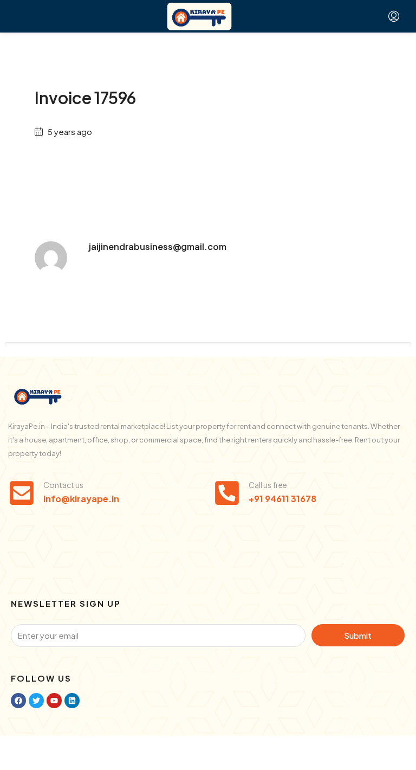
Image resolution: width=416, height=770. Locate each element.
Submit (358, 635)
